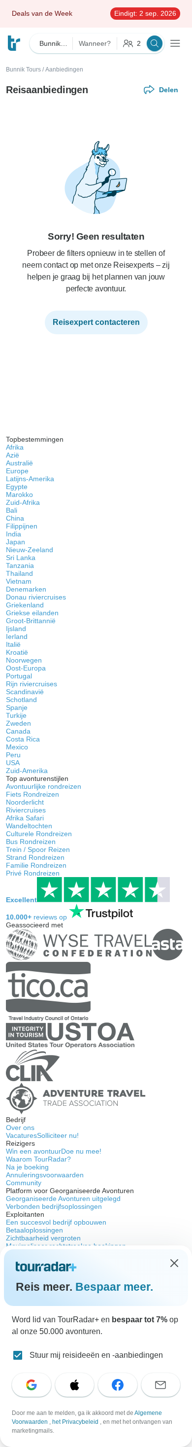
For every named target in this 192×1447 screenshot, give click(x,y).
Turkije (16, 715)
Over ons (20, 1127)
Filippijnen (21, 526)
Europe (17, 471)
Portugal (19, 676)
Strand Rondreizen (35, 857)
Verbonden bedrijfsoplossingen (54, 1206)
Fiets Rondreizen (32, 794)
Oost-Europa (26, 668)
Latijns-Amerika (30, 479)
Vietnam (19, 581)
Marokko (19, 494)
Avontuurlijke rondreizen (43, 786)
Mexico (17, 747)
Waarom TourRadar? (38, 1159)
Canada (18, 731)
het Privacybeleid (76, 1421)
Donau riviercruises (36, 597)
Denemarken (26, 589)
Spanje (17, 707)
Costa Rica (23, 739)
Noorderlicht (25, 802)
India (13, 534)
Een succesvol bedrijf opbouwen (56, 1222)
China (15, 518)
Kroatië (17, 652)
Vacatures (42, 1135)
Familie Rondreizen (36, 865)
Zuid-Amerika (27, 771)
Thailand (19, 573)
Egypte (17, 487)
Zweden (18, 723)
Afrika (15, 447)
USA (13, 763)
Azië (12, 455)
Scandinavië (25, 692)
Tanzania (20, 565)
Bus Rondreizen (31, 842)
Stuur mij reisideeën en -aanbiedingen (96, 1355)
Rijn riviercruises (31, 684)
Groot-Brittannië (31, 621)
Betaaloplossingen (34, 1230)
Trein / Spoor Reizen (38, 849)
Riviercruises (26, 810)
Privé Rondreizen (33, 873)
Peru (13, 755)
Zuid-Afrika (23, 502)
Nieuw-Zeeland (29, 550)
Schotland (21, 700)
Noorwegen (24, 660)
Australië (19, 463)
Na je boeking (27, 1167)
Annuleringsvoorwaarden (45, 1175)
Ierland (17, 636)
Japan (15, 542)
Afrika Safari (25, 818)
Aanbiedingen (64, 69)
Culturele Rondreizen (39, 834)
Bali (11, 510)
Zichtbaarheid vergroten (43, 1238)
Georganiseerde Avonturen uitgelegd (63, 1198)
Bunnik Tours (23, 69)
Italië (13, 644)
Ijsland (16, 629)
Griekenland (25, 605)
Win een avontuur (53, 1151)
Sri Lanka (20, 558)
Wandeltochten (29, 826)
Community (23, 1183)
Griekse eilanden (32, 613)
